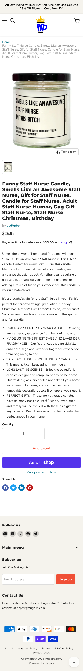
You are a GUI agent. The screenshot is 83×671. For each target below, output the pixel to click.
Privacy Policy (41, 653)
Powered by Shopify (41, 663)
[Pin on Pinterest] (29, 487)
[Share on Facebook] (5, 487)
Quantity (7, 424)
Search (9, 649)
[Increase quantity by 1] (39, 433)
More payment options (42, 472)
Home (6, 42)
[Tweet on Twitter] (13, 487)
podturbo (13, 225)
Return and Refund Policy (57, 649)
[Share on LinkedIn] (21, 487)
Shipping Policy (27, 649)
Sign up (66, 579)
